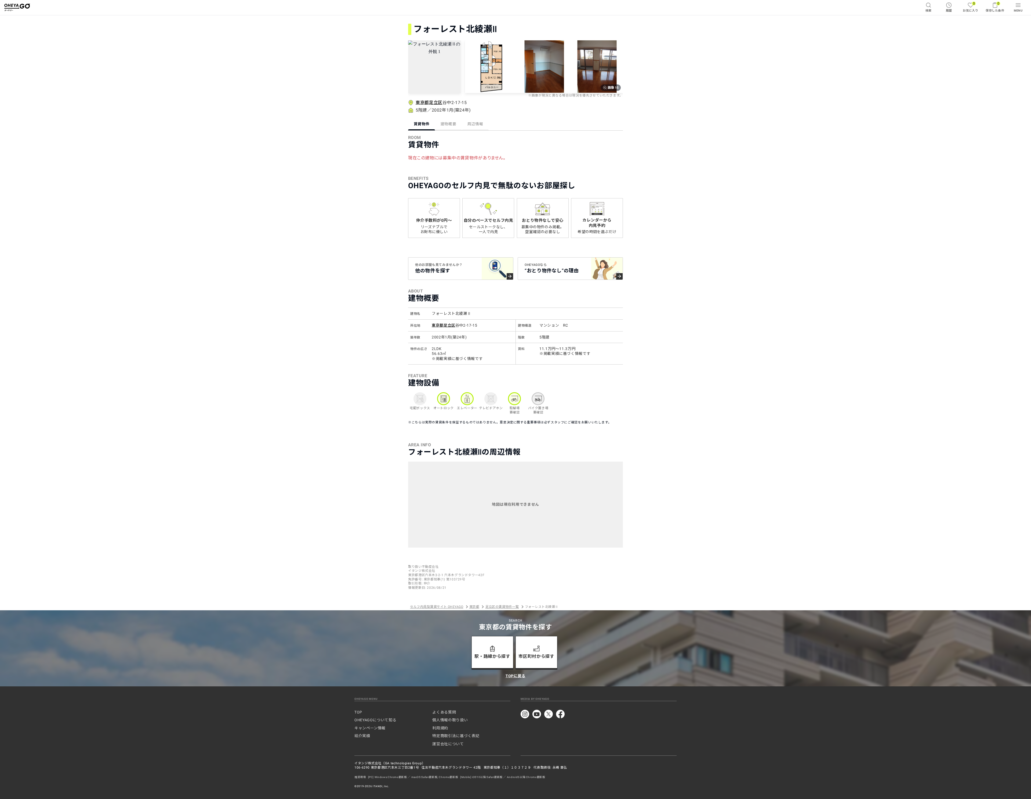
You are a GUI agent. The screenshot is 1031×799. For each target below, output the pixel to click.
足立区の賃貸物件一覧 (502, 607)
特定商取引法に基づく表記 (456, 736)
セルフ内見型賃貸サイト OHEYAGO (436, 607)
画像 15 (613, 88)
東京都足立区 (429, 102)
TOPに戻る (515, 676)
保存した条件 (995, 7)
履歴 (949, 10)
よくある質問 (444, 712)
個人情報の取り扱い (450, 720)
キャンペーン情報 (370, 728)
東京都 (474, 607)
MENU (1018, 10)
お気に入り (970, 7)
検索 (928, 10)
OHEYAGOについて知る (375, 720)
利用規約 (440, 728)
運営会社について (448, 744)
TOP (358, 712)
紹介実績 (362, 736)
